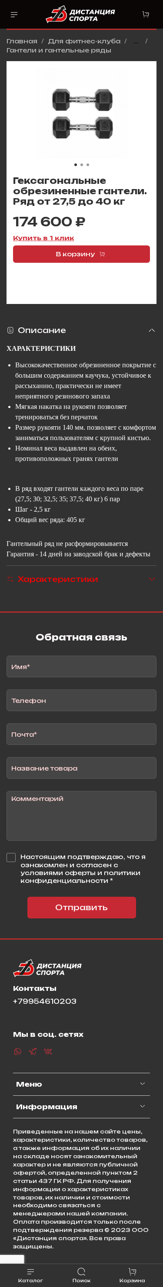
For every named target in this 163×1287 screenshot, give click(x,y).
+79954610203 (45, 1001)
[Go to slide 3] (87, 164)
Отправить (81, 907)
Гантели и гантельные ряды (59, 50)
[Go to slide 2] (81, 164)
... (136, 41)
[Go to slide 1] (75, 164)
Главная (22, 41)
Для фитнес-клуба (84, 41)
